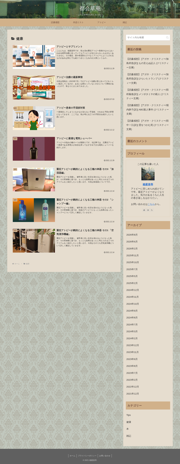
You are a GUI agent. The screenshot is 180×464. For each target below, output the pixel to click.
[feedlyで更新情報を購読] (148, 210)
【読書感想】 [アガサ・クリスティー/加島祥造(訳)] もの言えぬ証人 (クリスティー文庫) (147, 63)
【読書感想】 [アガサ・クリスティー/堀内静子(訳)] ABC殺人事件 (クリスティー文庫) (147, 109)
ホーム (72, 456)
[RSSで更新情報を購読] (152, 210)
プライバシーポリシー (87, 456)
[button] (167, 37)
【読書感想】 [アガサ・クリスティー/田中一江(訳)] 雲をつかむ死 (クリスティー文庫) (147, 125)
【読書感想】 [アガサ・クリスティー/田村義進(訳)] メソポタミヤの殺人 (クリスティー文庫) (147, 94)
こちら (151, 204)
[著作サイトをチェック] (144, 210)
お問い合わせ (104, 456)
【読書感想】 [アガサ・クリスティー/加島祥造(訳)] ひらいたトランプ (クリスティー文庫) (147, 78)
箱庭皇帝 (148, 184)
